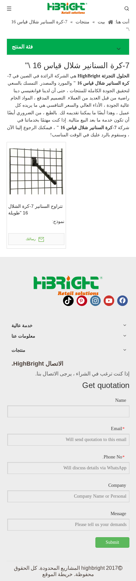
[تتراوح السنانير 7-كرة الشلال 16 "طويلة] (36, 171)
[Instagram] (95, 300)
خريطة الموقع (57, 574)
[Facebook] (122, 300)
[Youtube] (109, 300)
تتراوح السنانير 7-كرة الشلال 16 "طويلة (35, 209)
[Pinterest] (82, 300)
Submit (112, 542)
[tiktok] (68, 300)
